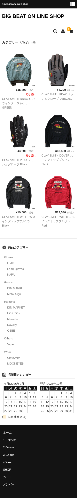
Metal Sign (14, 294)
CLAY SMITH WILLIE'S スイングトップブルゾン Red (58, 221)
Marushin (13, 319)
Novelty (12, 324)
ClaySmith (13, 357)
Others (8, 338)
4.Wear (8, 462)
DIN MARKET (16, 288)
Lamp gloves (15, 268)
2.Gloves (9, 447)
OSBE (11, 330)
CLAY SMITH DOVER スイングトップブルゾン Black (57, 160)
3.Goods (8, 454)
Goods (8, 282)
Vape (10, 344)
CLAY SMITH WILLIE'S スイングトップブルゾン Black (19, 221)
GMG (10, 263)
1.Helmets (9, 440)
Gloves (8, 257)
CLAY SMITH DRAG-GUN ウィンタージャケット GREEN (19, 103)
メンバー (9, 484)
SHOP (7, 469)
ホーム (7, 432)
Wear (7, 352)
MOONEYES (15, 363)
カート (7, 477)
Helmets (9, 301)
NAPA (11, 274)
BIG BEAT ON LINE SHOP (33, 16)
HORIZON (14, 313)
